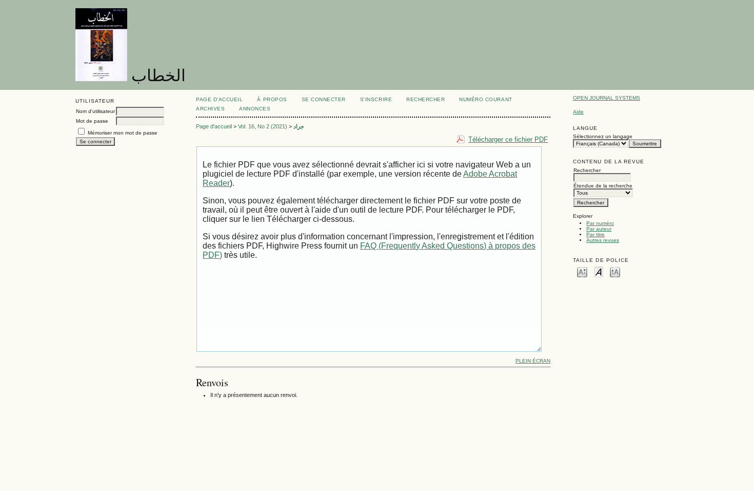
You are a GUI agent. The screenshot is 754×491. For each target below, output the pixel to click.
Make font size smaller (582, 271)
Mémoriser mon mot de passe (122, 133)
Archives (210, 108)
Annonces (254, 108)
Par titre (595, 234)
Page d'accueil (219, 99)
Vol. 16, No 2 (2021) (262, 126)
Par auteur (598, 229)
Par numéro (600, 223)
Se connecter (324, 99)
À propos (272, 99)
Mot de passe (92, 121)
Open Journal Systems (606, 98)
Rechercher (425, 99)
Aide (578, 112)
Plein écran (532, 361)
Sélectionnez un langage (602, 136)
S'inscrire (376, 99)
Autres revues (602, 240)
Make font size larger (615, 271)
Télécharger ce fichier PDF (508, 139)
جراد (298, 126)
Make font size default (598, 271)
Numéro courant (485, 99)
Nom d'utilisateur (95, 111)
